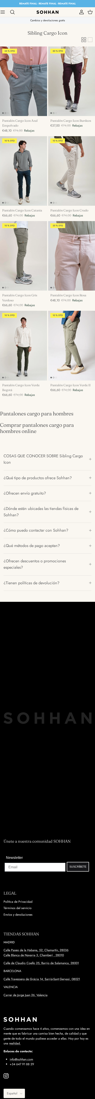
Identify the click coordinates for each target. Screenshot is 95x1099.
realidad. (15, 1043)
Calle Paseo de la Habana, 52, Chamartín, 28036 (36, 950)
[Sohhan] (47, 12)
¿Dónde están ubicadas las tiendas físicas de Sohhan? (41, 512)
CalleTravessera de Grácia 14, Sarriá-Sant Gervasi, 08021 (42, 979)
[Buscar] (14, 12)
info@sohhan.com (21, 1059)
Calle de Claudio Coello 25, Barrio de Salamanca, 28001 (41, 963)
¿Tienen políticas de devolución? (31, 583)
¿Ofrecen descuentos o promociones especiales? (35, 564)
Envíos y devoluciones (18, 914)
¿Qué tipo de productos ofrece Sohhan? (38, 478)
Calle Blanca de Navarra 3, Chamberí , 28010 (34, 955)
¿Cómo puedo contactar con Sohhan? (36, 530)
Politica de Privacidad (18, 901)
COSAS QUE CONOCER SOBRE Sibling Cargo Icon (43, 459)
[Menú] (5, 12)
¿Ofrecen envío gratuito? (25, 493)
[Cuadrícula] (83, 39)
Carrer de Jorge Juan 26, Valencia (26, 995)
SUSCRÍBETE (77, 866)
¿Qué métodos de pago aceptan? (32, 546)
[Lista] (90, 39)
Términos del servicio (18, 908)
